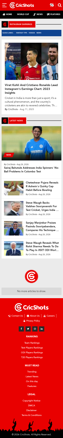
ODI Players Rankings (32, 352)
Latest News (32, 376)
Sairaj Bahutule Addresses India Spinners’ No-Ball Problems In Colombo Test (31, 169)
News (39, 33)
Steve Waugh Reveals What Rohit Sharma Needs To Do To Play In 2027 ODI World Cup (42, 246)
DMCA (31, 405)
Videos (32, 33)
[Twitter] (28, 329)
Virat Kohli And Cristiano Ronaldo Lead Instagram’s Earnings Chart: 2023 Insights (31, 89)
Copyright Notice (31, 400)
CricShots (13, 109)
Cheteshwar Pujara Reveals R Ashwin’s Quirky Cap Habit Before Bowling (42, 186)
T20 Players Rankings (32, 357)
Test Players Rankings (32, 347)
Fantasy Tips (21, 33)
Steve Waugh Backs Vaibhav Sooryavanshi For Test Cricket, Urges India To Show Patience (42, 206)
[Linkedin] (41, 329)
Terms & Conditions (32, 415)
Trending (32, 371)
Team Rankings (32, 342)
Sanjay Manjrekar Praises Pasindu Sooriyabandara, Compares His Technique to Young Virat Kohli (42, 226)
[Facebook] (21, 329)
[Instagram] (34, 329)
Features (31, 386)
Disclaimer (31, 410)
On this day (32, 381)
